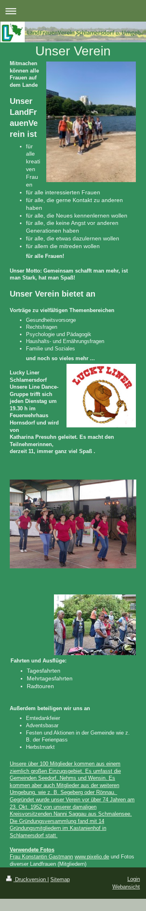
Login (133, 879)
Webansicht (126, 887)
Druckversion (30, 879)
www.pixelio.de (92, 857)
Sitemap (60, 879)
